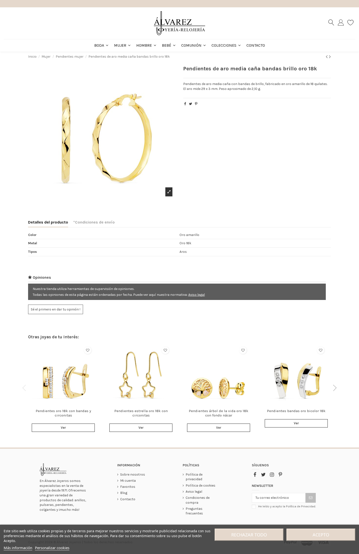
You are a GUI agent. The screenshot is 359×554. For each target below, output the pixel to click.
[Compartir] (185, 104)
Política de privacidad (194, 476)
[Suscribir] (311, 498)
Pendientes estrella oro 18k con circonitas (141, 413)
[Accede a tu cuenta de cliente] (341, 23)
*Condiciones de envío (94, 222)
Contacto (127, 499)
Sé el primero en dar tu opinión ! (55, 309)
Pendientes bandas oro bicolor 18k (296, 411)
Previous (26, 388)
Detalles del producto (48, 222)
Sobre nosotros (132, 474)
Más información (18, 547)
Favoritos (127, 487)
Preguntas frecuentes (194, 511)
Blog (123, 493)
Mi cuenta (128, 481)
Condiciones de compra (198, 500)
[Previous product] (327, 57)
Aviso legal (196, 295)
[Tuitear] (190, 104)
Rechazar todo (249, 535)
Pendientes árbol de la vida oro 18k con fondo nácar (218, 413)
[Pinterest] (196, 104)
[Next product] (330, 57)
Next (333, 388)
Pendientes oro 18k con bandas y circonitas (63, 413)
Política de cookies (200, 485)
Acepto (321, 535)
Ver (63, 428)
